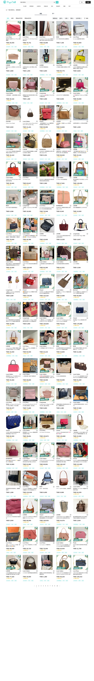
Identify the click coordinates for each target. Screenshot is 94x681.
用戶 (53, 13)
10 (57, 585)
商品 (41, 13)
